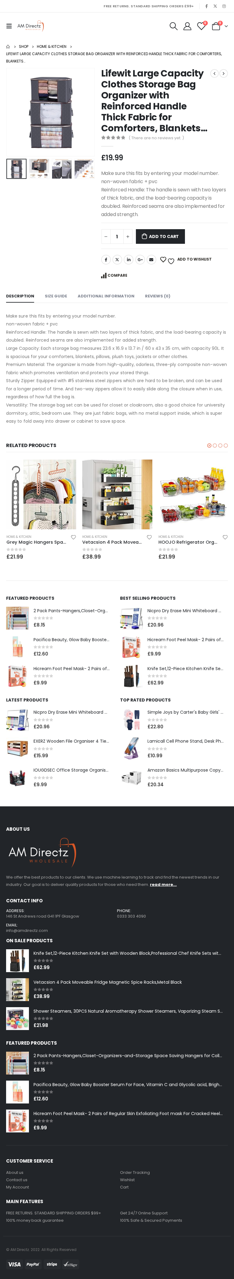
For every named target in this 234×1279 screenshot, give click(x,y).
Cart (124, 1187)
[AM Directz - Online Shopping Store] (31, 26)
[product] (41, 494)
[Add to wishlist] (73, 538)
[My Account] (187, 26)
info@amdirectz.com (27, 930)
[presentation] (13, 112)
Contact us (16, 1180)
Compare (117, 275)
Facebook (106, 260)
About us (14, 1172)
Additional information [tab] (106, 296)
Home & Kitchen (18, 537)
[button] (209, 445)
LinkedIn (128, 260)
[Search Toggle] (173, 26)
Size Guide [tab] (56, 296)
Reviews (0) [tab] (157, 296)
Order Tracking (135, 1172)
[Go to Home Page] (8, 46)
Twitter (117, 260)
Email (151, 260)
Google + (140, 260)
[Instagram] (224, 6)
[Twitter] (215, 6)
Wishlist (127, 1180)
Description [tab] (20, 296)
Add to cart (164, 236)
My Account (17, 1187)
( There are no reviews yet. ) (156, 138)
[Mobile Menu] (10, 26)
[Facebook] (207, 6)
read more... (163, 884)
